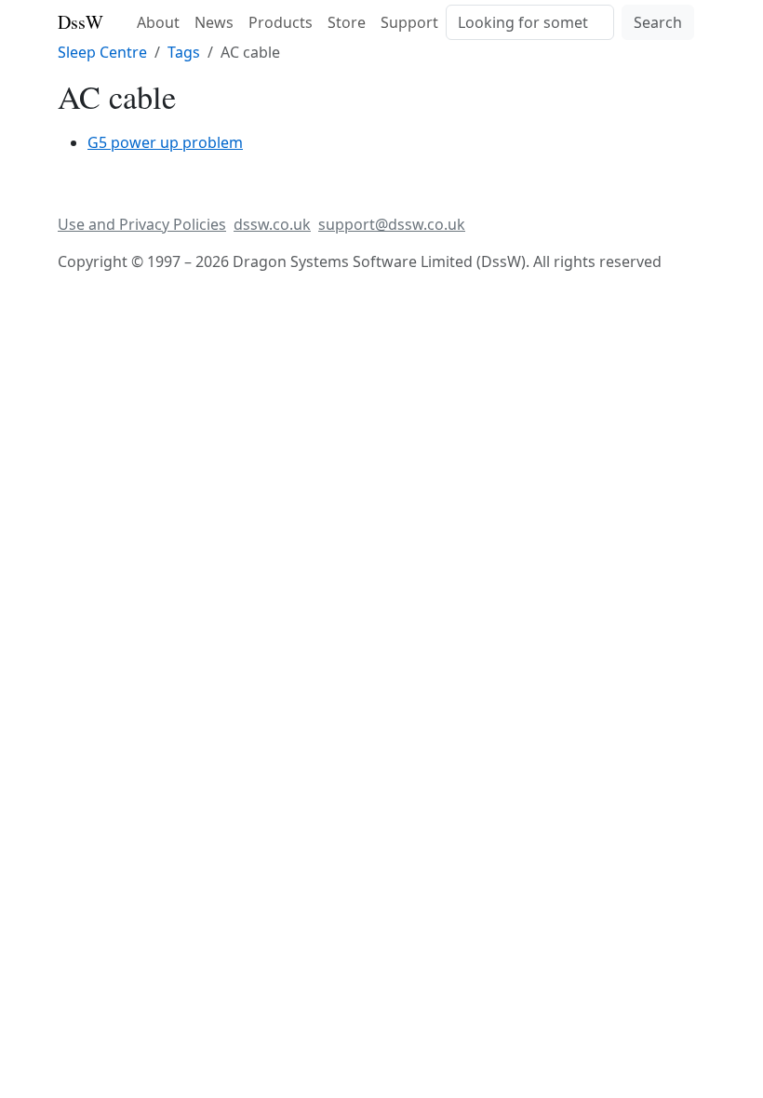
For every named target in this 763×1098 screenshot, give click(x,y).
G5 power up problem (165, 142)
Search (658, 22)
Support (409, 22)
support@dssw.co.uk (391, 224)
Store (347, 22)
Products (280, 22)
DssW (80, 21)
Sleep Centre (102, 52)
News (214, 22)
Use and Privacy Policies (142, 224)
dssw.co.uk (272, 224)
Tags (183, 52)
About (158, 22)
